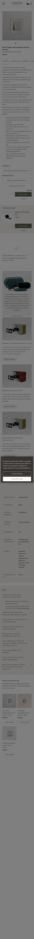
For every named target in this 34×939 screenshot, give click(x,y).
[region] (17, 469)
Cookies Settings (17, 474)
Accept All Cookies (17, 479)
